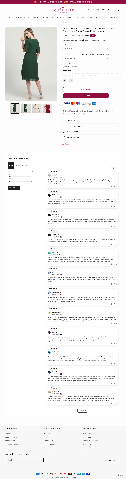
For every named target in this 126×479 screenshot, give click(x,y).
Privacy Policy (10, 441)
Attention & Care (89, 444)
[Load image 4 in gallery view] (47, 108)
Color (64, 44)
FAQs (46, 437)
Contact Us (48, 441)
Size (86, 54)
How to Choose (89, 448)
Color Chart (87, 437)
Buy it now (85, 96)
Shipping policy (50, 444)
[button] (34, 17)
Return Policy (49, 448)
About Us (8, 433)
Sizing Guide (88, 433)
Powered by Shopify (70, 477)
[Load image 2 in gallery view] (26, 108)
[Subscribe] (41, 460)
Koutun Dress (59, 477)
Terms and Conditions (13, 444)
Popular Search (11, 437)
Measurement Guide (90, 441)
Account (47, 433)
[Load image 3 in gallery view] (37, 108)
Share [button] (66, 144)
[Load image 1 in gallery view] (15, 108)
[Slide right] (55, 108)
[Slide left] (7, 108)
